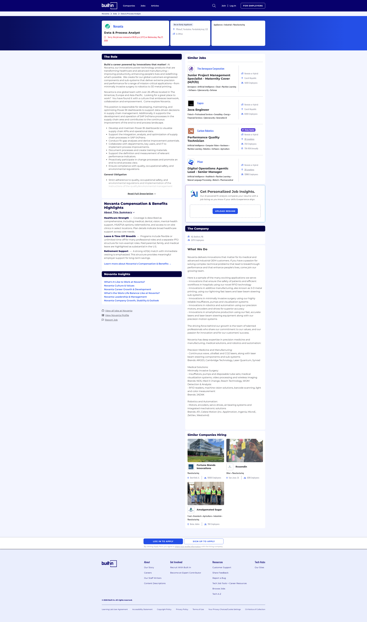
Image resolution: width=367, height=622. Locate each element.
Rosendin (241, 466)
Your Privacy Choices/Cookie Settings (224, 609)
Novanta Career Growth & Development (127, 289)
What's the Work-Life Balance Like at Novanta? (132, 293)
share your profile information (188, 546)
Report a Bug (219, 578)
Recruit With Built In (180, 567)
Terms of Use (198, 609)
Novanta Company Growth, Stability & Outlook (131, 300)
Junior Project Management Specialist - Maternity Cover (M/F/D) (209, 78)
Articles (155, 5)
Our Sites (259, 567)
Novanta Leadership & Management (125, 296)
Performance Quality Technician (203, 139)
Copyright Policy (164, 609)
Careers (148, 572)
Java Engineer (198, 109)
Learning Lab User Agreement (115, 609)
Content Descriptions (155, 583)
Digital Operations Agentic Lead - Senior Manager (208, 170)
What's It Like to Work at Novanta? (124, 282)
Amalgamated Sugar (209, 509)
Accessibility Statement (142, 609)
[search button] (214, 5)
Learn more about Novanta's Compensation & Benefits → (137, 263)
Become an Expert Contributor (185, 572)
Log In (233, 5)
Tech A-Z (216, 594)
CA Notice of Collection (255, 609)
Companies (129, 5)
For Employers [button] (253, 5)
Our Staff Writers (152, 578)
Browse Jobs (218, 588)
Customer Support (221, 567)
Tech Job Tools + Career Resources (229, 583)
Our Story (149, 567)
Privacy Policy (182, 609)
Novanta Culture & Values (119, 285)
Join (224, 5)
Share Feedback (220, 572)
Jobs (143, 5)
